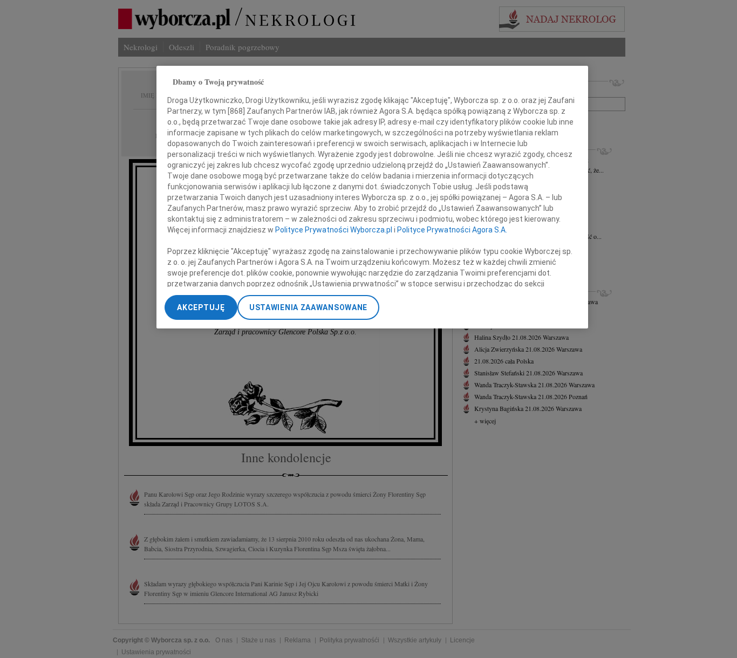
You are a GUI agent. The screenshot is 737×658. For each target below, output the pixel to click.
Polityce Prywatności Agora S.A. (452, 230)
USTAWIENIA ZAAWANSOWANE (308, 307)
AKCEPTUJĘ (200, 307)
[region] (372, 197)
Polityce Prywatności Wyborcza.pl (333, 230)
